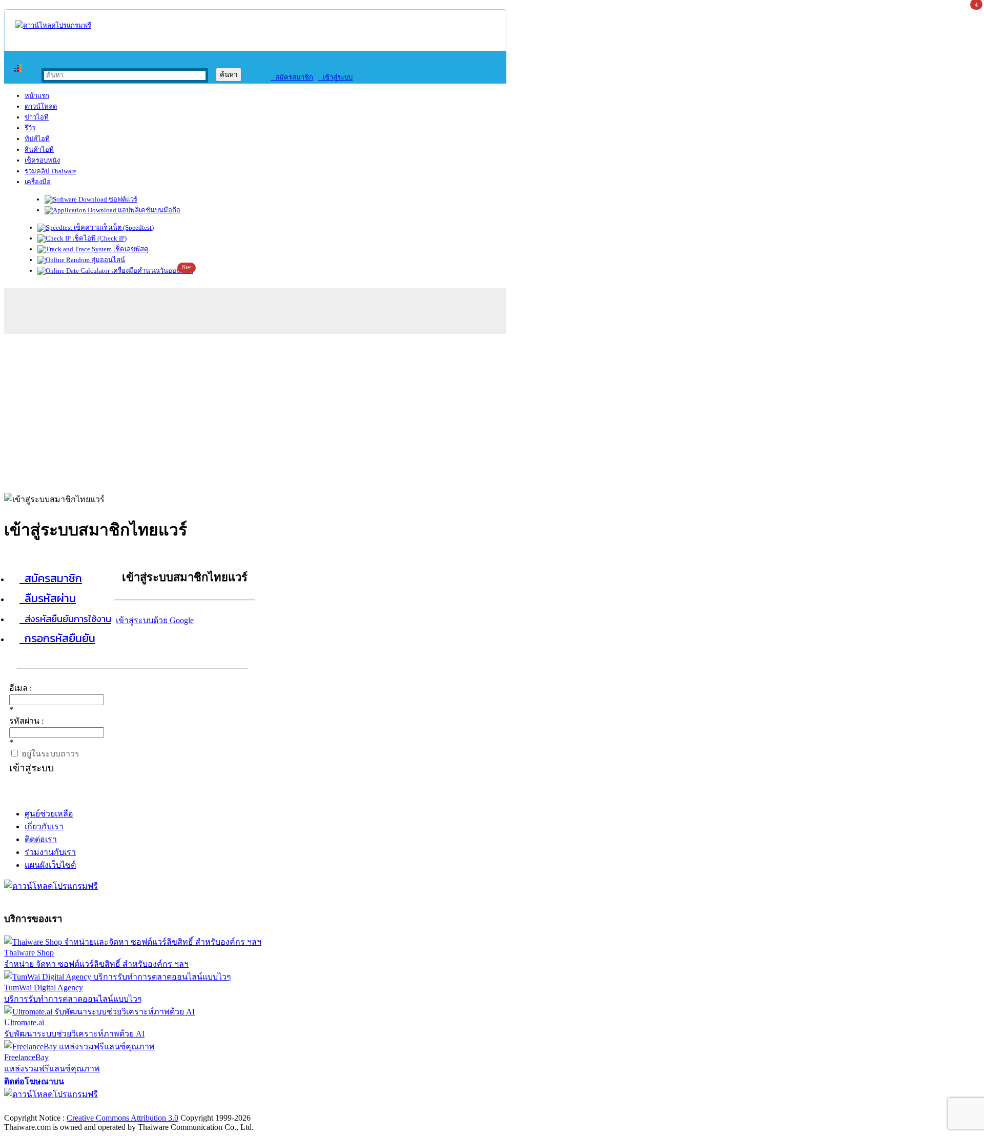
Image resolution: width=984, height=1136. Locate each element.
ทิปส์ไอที (37, 139)
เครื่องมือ (38, 182)
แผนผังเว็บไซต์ (50, 865)
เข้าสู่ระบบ (335, 77)
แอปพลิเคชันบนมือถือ (148, 210)
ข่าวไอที (37, 117)
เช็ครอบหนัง (42, 160)
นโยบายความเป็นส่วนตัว (136, 1107)
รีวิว (30, 128)
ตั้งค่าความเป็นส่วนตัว (43, 1107)
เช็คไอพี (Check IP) (99, 238)
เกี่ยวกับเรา (44, 826)
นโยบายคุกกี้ (211, 1107)
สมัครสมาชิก (292, 77)
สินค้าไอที (39, 149)
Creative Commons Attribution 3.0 (122, 1117)
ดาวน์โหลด (41, 106)
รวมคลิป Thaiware (50, 171)
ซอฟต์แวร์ (122, 199)
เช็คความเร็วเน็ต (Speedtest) (113, 227)
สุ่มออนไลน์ (107, 260)
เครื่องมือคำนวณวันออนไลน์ (151, 270)
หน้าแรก (37, 95)
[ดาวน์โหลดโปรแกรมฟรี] (53, 25)
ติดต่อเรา (41, 839)
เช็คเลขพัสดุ (130, 249)
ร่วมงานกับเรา (50, 852)
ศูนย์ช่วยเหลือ (49, 813)
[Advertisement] (491, 411)
